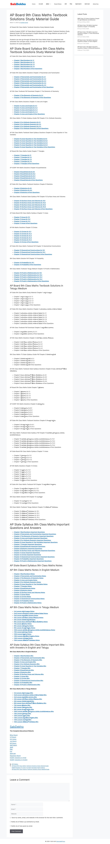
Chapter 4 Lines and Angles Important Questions (30, 538)
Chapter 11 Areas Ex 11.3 (22, 221)
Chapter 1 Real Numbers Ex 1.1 (24, 60)
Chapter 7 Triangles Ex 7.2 (23, 157)
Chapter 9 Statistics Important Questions (28, 548)
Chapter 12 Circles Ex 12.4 (23, 238)
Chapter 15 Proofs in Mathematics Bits (27, 684)
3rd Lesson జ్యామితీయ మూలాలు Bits (25, 697)
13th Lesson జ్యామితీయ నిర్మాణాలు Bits (26, 717)
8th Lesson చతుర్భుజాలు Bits (23, 707)
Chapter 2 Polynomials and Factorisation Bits (29, 658)
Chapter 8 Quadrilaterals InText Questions (28, 180)
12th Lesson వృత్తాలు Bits (22, 715)
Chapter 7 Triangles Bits (22, 668)
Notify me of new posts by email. (22, 826)
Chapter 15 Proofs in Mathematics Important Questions (33, 561)
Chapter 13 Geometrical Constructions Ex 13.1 (29, 250)
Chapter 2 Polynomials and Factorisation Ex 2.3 (30, 81)
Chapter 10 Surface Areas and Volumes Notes (29, 592)
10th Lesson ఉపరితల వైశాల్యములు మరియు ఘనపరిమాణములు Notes (34, 630)
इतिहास (47, 4)
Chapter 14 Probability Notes (24, 601)
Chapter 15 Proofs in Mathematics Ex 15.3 (28, 277)
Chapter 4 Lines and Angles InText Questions (29, 114)
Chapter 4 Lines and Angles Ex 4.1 (25, 106)
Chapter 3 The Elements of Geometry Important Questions (33, 536)
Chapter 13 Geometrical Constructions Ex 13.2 (29, 252)
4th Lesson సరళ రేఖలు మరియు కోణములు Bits (28, 699)
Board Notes (57, 4)
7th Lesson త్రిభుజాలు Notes (23, 624)
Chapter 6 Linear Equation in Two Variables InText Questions (34, 147)
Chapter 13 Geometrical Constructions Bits (28, 680)
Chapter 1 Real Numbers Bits (23, 656)
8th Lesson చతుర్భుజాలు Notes (23, 626)
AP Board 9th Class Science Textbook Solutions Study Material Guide (30, 769)
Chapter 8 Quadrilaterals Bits (24, 670)
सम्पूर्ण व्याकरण (78, 4)
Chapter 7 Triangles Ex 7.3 (23, 159)
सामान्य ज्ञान (87, 4)
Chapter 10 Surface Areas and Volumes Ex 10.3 (30, 205)
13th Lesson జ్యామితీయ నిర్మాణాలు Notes (26, 636)
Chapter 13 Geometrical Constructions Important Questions (34, 557)
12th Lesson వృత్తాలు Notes (22, 634)
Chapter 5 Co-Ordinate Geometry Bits (27, 664)
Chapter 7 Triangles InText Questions (26, 163)
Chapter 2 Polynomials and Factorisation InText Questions (33, 87)
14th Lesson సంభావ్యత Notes (23, 638)
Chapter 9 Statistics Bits (22, 672)
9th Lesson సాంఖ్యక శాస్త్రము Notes (24, 628)
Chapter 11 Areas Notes (22, 594)
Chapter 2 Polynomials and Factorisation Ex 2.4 (30, 83)
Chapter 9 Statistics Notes (23, 590)
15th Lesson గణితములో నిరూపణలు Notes (27, 640)
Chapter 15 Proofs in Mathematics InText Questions (31, 281)
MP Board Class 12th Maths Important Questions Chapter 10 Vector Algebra (87, 40)
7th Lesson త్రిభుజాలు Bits (22, 705)
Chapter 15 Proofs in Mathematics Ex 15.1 (28, 273)
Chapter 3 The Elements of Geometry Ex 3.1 (28, 95)
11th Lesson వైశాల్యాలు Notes (23, 632)
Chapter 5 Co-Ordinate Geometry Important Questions (32, 540)
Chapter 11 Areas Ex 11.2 (22, 219)
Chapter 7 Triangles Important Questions (28, 544)
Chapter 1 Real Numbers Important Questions (29, 532)
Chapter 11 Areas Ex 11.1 (22, 217)
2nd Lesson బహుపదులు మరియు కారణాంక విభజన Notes (31, 613)
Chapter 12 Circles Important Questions (27, 555)
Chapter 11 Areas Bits (21, 676)
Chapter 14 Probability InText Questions (27, 264)
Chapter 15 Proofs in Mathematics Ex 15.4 (28, 279)
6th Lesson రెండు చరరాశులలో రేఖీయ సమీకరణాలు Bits (30, 703)
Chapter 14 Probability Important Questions (29, 559)
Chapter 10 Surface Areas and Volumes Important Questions (34, 550)
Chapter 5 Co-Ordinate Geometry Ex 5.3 (27, 126)
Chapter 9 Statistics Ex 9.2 (23, 190)
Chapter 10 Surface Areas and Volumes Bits (29, 674)
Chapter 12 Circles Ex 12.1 (22, 231)
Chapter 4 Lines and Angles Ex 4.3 (25, 110)
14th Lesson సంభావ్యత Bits (22, 720)
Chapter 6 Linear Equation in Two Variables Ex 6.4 (31, 145)
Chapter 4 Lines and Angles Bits (25, 662)
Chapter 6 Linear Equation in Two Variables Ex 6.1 (30, 139)
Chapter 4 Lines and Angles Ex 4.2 (25, 108)
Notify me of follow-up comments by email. (25, 822)
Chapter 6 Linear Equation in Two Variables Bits (30, 666)
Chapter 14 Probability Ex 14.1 (24, 262)
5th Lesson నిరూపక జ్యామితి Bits (24, 701)
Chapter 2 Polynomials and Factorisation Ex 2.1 (30, 77)
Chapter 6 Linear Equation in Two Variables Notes (31, 584)
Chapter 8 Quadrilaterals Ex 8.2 (24, 174)
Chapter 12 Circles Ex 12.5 (23, 240)
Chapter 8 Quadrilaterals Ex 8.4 (24, 178)
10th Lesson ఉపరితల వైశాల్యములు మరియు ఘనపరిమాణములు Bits (34, 711)
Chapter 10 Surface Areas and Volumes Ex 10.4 (30, 207)
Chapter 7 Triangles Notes (23, 586)
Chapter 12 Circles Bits (22, 678)
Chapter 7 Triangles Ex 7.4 (23, 161)
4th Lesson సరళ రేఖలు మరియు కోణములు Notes (28, 617)
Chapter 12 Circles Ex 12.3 (23, 236)
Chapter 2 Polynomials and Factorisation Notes (30, 576)
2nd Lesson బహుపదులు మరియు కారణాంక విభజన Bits (30, 695)
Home (33, 4)
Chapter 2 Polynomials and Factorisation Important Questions (35, 534)
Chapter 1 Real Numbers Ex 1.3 (24, 64)
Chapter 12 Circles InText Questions (26, 242)
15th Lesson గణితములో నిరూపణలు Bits (26, 722)
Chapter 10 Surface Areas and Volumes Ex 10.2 (30, 203)
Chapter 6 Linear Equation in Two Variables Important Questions (36, 542)
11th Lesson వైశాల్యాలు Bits (22, 713)
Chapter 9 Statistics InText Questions (27, 192)
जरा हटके (41, 4)
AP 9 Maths (15, 764)
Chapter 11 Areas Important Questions (27, 552)
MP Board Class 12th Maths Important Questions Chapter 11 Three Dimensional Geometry (88, 33)
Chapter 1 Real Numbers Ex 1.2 (24, 62)
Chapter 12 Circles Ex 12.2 (23, 234)
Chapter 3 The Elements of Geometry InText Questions (32, 97)
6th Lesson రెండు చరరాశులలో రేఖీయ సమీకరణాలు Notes (31, 622)
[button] (13, 735)
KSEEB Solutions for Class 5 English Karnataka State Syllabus (28, 767)
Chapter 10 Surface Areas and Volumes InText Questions (33, 209)
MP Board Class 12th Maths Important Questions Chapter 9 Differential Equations (89, 47)
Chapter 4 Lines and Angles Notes (25, 580)
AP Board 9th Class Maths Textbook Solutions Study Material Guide (30, 766)
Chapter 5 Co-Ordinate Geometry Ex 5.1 (27, 122)
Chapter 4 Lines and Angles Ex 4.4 (26, 112)
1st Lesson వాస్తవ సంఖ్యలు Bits (23, 693)
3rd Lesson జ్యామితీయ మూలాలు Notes (26, 615)
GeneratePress (60, 841)
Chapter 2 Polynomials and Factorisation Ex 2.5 (30, 85)
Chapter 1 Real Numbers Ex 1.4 (24, 66)
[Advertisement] (89, 83)
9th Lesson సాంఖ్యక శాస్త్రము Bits (24, 709)
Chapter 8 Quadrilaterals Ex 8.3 (24, 176)
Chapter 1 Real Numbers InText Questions (28, 68)
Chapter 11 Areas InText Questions (25, 223)
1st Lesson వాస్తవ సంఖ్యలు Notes (24, 611)
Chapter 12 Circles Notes (22, 596)
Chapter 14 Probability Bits (23, 682)
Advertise (95, 4)
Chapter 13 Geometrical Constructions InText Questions (33, 254)
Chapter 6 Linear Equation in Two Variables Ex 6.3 (31, 143)
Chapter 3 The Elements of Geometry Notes (28, 578)
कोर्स (66, 4)
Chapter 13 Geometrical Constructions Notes (29, 598)
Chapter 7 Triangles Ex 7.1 (22, 155)
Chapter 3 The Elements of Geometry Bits (28, 660)
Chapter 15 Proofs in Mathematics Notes (27, 603)
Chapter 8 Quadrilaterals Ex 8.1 (24, 172)
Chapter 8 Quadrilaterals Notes (24, 588)
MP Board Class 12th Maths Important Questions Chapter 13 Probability (87, 26)
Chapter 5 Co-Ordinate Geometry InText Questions (31, 128)
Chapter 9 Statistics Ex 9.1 (23, 188)
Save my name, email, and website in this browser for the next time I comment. (37, 817)
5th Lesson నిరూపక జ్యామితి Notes (24, 619)
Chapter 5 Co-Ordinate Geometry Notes (27, 582)
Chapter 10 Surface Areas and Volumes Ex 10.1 (29, 200)
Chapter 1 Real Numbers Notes (24, 574)
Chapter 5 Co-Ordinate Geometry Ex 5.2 (27, 124)
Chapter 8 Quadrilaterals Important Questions (29, 546)
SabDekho (17, 726)
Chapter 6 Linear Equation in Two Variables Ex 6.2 (31, 141)
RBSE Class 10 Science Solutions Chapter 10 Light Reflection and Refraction (88, 19)
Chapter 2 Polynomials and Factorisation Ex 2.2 (30, 79)
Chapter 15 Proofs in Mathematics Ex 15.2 (28, 275)
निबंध (71, 4)
